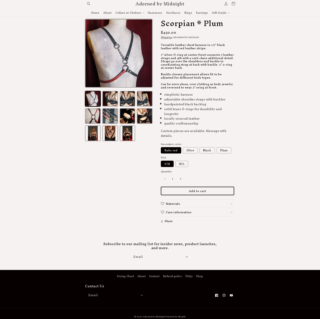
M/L (182, 164)
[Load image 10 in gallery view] (110, 133)
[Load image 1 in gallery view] (93, 99)
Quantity (166, 171)
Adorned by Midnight (154, 316)
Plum (224, 150)
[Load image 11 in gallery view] (127, 133)
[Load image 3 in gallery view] (127, 99)
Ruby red (171, 150)
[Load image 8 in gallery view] (144, 116)
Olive (190, 150)
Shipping (166, 37)
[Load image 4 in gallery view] (144, 99)
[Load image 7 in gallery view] (127, 116)
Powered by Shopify (176, 316)
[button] (88, 3)
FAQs (189, 276)
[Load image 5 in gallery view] (93, 116)
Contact (154, 276)
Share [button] (169, 221)
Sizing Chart (125, 276)
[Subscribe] (186, 257)
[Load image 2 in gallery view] (110, 99)
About (141, 276)
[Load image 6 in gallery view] (110, 116)
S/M (167, 164)
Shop (199, 276)
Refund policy (172, 276)
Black (207, 150)
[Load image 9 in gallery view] (93, 133)
